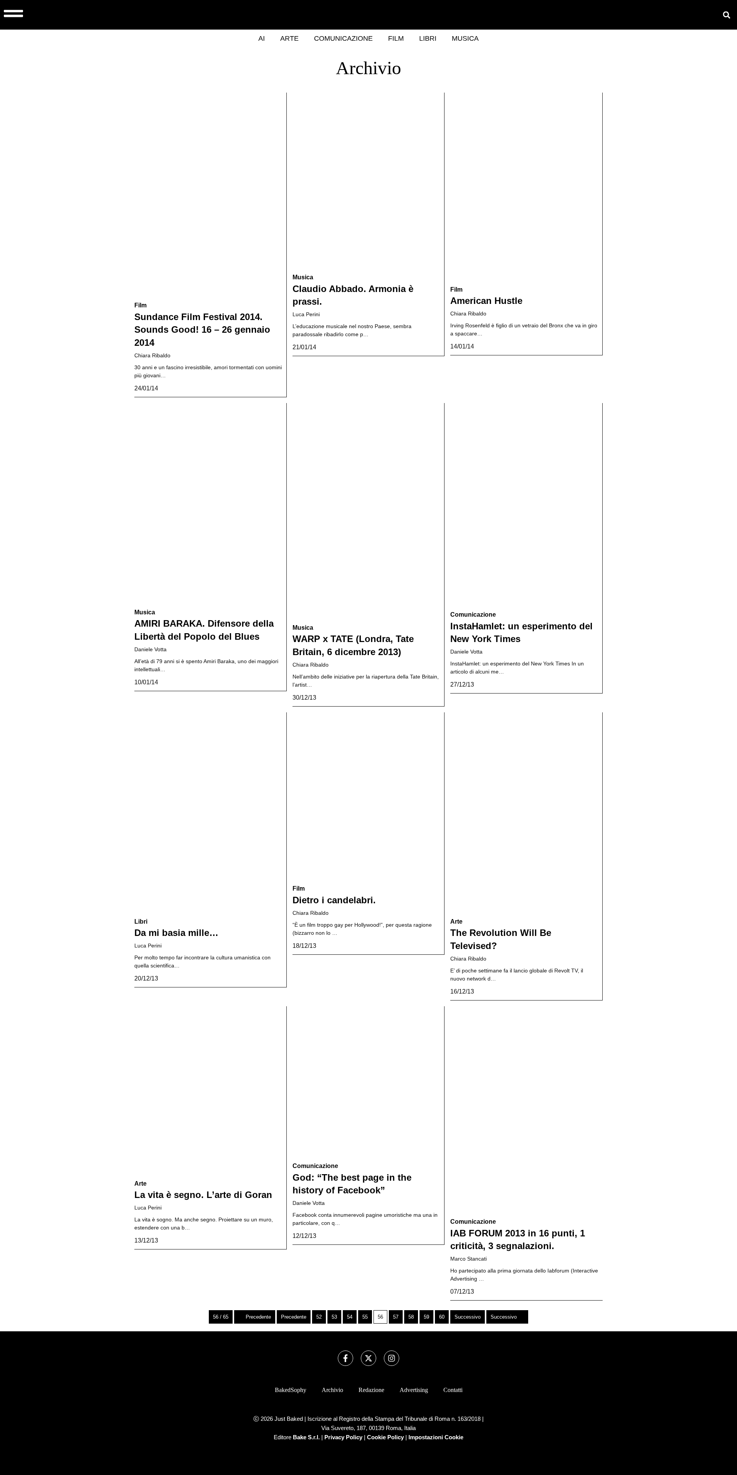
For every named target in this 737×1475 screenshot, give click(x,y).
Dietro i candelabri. (334, 900)
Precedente (258, 1317)
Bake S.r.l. (306, 1437)
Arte (289, 38)
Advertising (414, 1390)
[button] (726, 15)
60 (442, 1317)
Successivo (467, 1317)
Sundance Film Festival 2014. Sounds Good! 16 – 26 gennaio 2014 (202, 330)
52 (319, 1317)
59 (426, 1317)
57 (395, 1317)
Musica (465, 38)
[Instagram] (391, 1358)
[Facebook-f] (345, 1358)
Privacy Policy (343, 1437)
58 (411, 1317)
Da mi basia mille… (176, 932)
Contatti (453, 1390)
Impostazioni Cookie (435, 1437)
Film (396, 38)
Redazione (371, 1390)
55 (365, 1317)
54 (349, 1317)
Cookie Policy (385, 1437)
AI (261, 38)
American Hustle (486, 300)
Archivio (332, 1390)
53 (334, 1317)
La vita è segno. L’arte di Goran (203, 1195)
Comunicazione (343, 38)
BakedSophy (290, 1390)
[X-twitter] (368, 1358)
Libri (427, 38)
